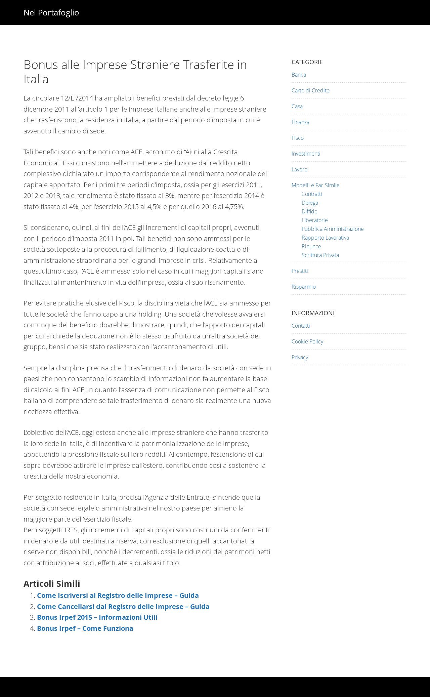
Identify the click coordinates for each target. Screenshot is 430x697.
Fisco (298, 137)
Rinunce (311, 246)
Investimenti (306, 153)
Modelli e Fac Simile (316, 185)
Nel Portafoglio (51, 12)
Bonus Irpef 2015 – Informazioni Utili (97, 617)
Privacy (300, 357)
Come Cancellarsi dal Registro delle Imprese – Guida (123, 606)
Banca (299, 74)
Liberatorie (315, 220)
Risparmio (304, 286)
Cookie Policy (307, 341)
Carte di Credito (311, 90)
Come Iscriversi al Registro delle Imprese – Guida (118, 595)
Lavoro (299, 169)
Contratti (312, 194)
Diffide (309, 211)
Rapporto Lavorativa (325, 237)
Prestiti (300, 271)
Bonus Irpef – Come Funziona (85, 628)
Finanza (300, 122)
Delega (310, 202)
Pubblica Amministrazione (333, 229)
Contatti (301, 325)
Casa (297, 106)
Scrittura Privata (320, 255)
